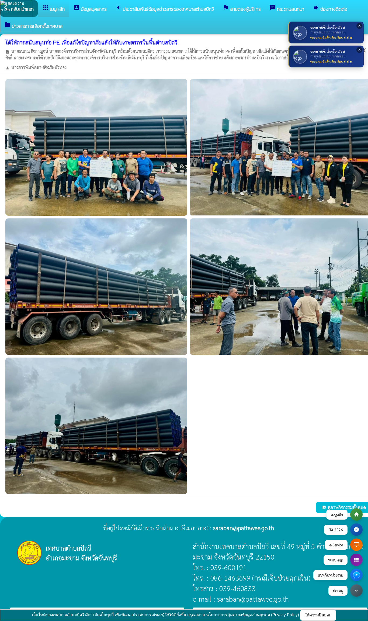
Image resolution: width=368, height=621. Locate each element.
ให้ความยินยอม (318, 615)
